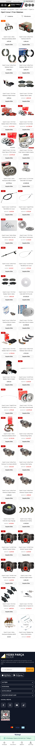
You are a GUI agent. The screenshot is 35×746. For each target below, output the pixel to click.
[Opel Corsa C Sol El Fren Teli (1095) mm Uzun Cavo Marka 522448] (26, 367)
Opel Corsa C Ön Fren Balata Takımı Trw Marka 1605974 (9, 350)
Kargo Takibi (26, 5)
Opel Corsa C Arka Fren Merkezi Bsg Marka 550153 (26, 435)
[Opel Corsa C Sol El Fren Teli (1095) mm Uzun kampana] (9, 197)
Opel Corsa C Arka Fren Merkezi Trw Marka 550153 (9, 463)
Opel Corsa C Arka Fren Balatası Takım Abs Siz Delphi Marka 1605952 (26, 350)
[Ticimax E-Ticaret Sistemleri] (17, 735)
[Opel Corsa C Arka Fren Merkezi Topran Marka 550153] (26, 481)
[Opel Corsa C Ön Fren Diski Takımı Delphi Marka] (26, 140)
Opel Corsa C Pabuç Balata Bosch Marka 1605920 (26, 520)
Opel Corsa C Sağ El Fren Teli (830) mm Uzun (26, 208)
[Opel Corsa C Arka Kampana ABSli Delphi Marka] (9, 169)
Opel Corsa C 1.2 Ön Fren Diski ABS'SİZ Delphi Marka (26, 179)
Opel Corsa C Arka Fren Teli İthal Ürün (9, 264)
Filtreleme (27, 16)
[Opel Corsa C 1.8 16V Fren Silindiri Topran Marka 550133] (9, 566)
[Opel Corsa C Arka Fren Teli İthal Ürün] (9, 254)
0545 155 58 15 (29, 1)
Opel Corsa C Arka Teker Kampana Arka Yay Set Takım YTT (9, 236)
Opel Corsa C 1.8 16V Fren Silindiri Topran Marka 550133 (9, 576)
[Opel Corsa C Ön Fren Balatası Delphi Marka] (9, 84)
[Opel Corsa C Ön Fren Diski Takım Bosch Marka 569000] (26, 311)
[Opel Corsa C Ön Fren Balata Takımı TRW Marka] (9, 112)
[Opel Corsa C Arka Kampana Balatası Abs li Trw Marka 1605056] (9, 424)
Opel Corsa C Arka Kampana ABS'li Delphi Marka (9, 179)
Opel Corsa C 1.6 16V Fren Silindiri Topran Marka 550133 (26, 548)
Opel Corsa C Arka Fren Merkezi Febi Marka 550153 (26, 463)
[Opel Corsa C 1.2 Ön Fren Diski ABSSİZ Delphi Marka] (26, 169)
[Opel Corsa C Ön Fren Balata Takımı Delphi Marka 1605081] (9, 367)
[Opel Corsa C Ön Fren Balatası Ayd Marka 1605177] (9, 594)
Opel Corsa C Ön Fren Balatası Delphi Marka (9, 94)
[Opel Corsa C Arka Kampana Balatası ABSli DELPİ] (9, 27)
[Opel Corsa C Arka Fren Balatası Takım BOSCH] (26, 55)
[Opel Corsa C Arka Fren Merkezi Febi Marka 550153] (26, 452)
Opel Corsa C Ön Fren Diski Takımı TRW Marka (9, 151)
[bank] (17, 728)
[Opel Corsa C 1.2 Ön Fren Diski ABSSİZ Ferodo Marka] (26, 282)
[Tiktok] (23, 705)
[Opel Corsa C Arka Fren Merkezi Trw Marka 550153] (9, 452)
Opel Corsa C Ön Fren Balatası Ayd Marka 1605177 (9, 605)
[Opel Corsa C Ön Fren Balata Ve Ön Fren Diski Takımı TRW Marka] (26, 112)
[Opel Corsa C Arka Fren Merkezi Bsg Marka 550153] (26, 424)
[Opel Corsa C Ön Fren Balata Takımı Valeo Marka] (26, 84)
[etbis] (5, 715)
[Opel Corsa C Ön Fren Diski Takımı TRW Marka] (9, 140)
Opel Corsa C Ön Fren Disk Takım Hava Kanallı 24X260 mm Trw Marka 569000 (26, 406)
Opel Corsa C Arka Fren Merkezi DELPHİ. (26, 37)
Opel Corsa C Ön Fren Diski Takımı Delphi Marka (26, 151)
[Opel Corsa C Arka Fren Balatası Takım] (9, 55)
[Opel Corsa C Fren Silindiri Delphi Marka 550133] (26, 566)
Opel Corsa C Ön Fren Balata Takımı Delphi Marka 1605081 (9, 378)
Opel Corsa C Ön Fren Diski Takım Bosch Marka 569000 (26, 321)
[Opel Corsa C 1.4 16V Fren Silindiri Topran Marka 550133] (9, 537)
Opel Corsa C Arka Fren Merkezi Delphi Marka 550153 (9, 491)
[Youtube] (16, 705)
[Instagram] (10, 705)
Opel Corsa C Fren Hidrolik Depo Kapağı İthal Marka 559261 (9, 520)
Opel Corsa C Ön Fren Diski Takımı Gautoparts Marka (26, 236)
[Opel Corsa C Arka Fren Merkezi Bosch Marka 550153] (9, 311)
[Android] (18, 675)
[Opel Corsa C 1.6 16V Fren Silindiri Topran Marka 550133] (26, 537)
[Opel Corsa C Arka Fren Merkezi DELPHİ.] (26, 27)
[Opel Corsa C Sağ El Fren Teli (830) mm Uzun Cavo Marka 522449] (9, 396)
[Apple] (6, 675)
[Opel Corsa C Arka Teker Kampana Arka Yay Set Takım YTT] (9, 226)
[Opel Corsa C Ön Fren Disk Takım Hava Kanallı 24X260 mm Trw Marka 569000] (26, 396)
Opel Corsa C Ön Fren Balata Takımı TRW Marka (9, 123)
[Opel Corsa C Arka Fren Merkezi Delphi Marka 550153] (9, 481)
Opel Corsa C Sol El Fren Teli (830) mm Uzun (26, 264)
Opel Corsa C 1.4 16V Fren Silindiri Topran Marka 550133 (9, 548)
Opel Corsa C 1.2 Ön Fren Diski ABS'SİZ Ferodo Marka (26, 293)
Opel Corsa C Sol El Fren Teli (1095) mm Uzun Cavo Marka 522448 (26, 378)
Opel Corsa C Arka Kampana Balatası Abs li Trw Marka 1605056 (9, 435)
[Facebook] (3, 705)
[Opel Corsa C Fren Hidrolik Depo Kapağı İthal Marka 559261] (9, 509)
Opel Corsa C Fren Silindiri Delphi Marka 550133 (26, 576)
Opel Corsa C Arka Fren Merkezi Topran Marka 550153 (26, 491)
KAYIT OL (30, 670)
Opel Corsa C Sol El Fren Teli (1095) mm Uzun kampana (9, 208)
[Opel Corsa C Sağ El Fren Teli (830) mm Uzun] (26, 197)
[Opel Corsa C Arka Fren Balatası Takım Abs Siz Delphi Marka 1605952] (26, 339)
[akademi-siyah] (17, 731)
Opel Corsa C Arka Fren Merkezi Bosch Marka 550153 (9, 321)
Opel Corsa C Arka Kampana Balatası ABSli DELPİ (9, 38)
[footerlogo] (12, 656)
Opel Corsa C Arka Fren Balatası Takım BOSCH (26, 66)
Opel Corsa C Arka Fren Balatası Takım (9, 66)
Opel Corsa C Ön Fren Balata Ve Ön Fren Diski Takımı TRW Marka (26, 123)
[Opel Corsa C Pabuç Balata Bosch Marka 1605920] (26, 509)
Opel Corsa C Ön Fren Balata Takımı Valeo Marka (26, 94)
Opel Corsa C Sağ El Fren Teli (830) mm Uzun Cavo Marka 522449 (9, 406)
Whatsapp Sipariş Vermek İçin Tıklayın (18, 738)
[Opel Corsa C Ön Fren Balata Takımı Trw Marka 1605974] (9, 339)
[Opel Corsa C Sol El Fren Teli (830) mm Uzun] (26, 254)
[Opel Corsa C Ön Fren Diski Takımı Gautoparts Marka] (26, 226)
